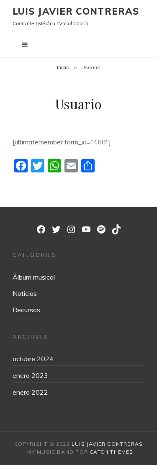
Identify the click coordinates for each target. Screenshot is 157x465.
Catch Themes (111, 452)
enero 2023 (30, 375)
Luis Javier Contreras (76, 11)
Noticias (25, 293)
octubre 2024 (33, 359)
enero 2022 (30, 392)
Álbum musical (34, 277)
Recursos (26, 310)
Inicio (63, 67)
